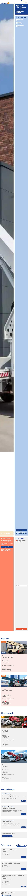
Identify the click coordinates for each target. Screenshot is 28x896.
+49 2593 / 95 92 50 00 (6, 550)
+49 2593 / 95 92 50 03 (21, 533)
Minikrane (19, 22)
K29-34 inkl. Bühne (7, 690)
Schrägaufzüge (20, 23)
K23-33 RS (5, 732)
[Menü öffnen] (26, 3)
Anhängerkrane (20, 19)
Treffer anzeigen (19, 530)
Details (23, 800)
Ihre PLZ (17, 584)
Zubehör (18, 26)
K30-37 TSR (5, 766)
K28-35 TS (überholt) (7, 657)
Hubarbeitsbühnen (20, 25)
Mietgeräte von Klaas (21, 540)
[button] (2, 893)
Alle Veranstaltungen (7, 836)
